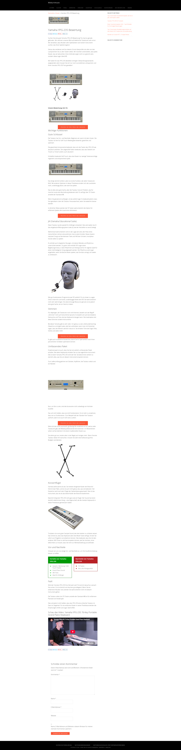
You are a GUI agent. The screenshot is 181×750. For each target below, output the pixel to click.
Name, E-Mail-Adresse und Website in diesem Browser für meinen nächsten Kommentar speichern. (72, 727)
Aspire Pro (83, 747)
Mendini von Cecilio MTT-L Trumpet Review (118, 34)
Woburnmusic (54, 2)
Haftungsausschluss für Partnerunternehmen (109, 745)
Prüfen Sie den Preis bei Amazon (73, 127)
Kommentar (55, 674)
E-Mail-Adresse (56, 707)
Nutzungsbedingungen (82, 745)
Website (53, 716)
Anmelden (108, 747)
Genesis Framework (93, 747)
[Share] (64, 33)
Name (53, 698)
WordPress (102, 747)
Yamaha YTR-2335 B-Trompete (115, 21)
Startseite (51, 13)
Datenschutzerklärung (64, 745)
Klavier (57, 13)
